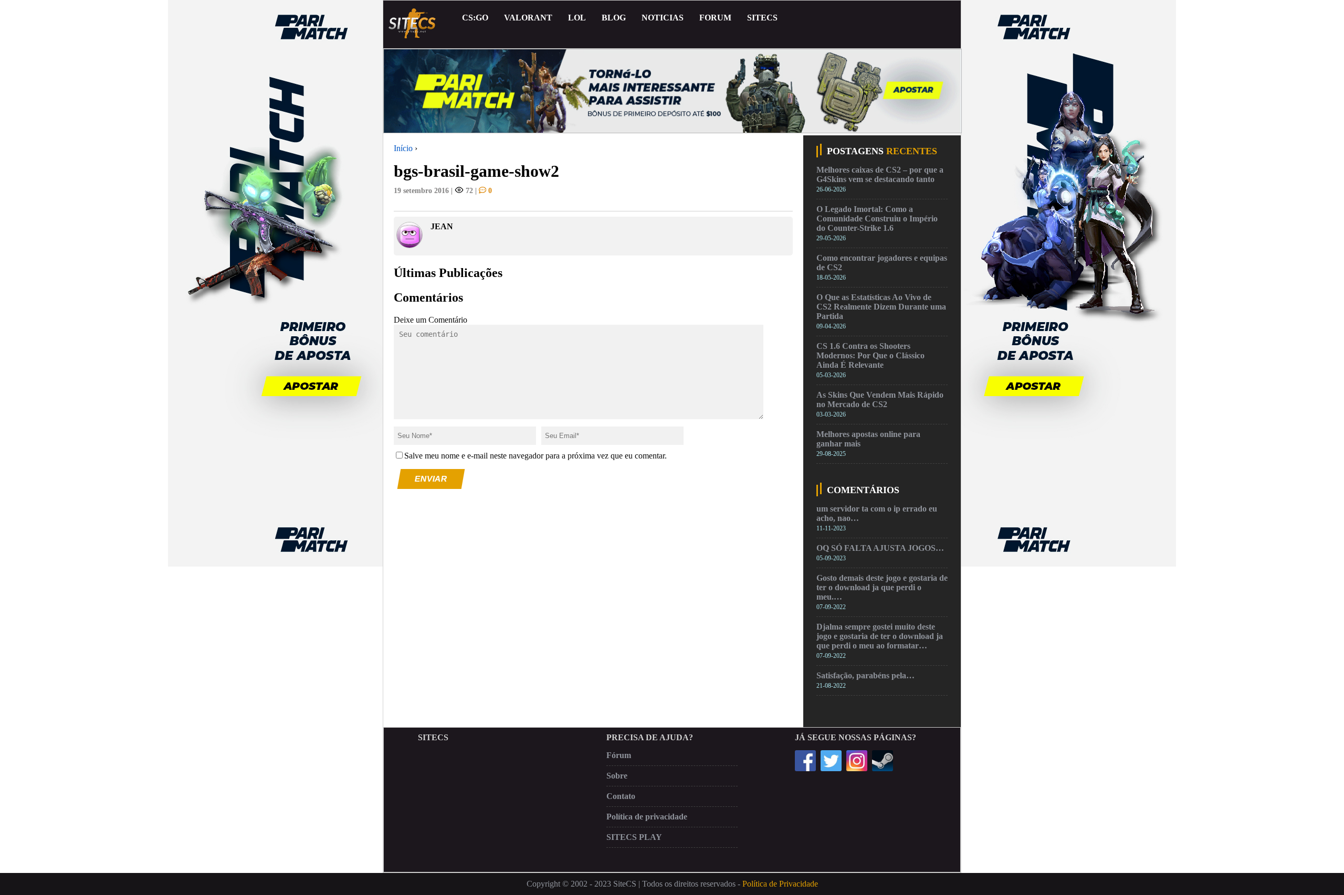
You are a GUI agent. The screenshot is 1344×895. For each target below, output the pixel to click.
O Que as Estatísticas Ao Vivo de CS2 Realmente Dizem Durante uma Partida (881, 307)
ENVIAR (431, 478)
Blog (614, 17)
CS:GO (475, 17)
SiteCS (762, 17)
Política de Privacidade (780, 883)
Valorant (528, 17)
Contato (620, 796)
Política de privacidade (646, 816)
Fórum (618, 755)
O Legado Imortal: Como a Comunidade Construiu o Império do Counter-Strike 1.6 (877, 218)
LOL (577, 17)
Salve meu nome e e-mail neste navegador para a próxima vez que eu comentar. (535, 455)
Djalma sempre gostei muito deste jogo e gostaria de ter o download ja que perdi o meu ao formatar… (879, 636)
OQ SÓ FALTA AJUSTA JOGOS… (880, 548)
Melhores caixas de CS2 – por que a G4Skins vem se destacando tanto (879, 174)
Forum (715, 17)
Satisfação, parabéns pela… (865, 675)
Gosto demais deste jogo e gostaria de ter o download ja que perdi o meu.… (882, 587)
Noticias (663, 17)
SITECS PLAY (634, 837)
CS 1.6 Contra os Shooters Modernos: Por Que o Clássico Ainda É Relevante (870, 355)
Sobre (616, 775)
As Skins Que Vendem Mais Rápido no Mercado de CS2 (879, 399)
